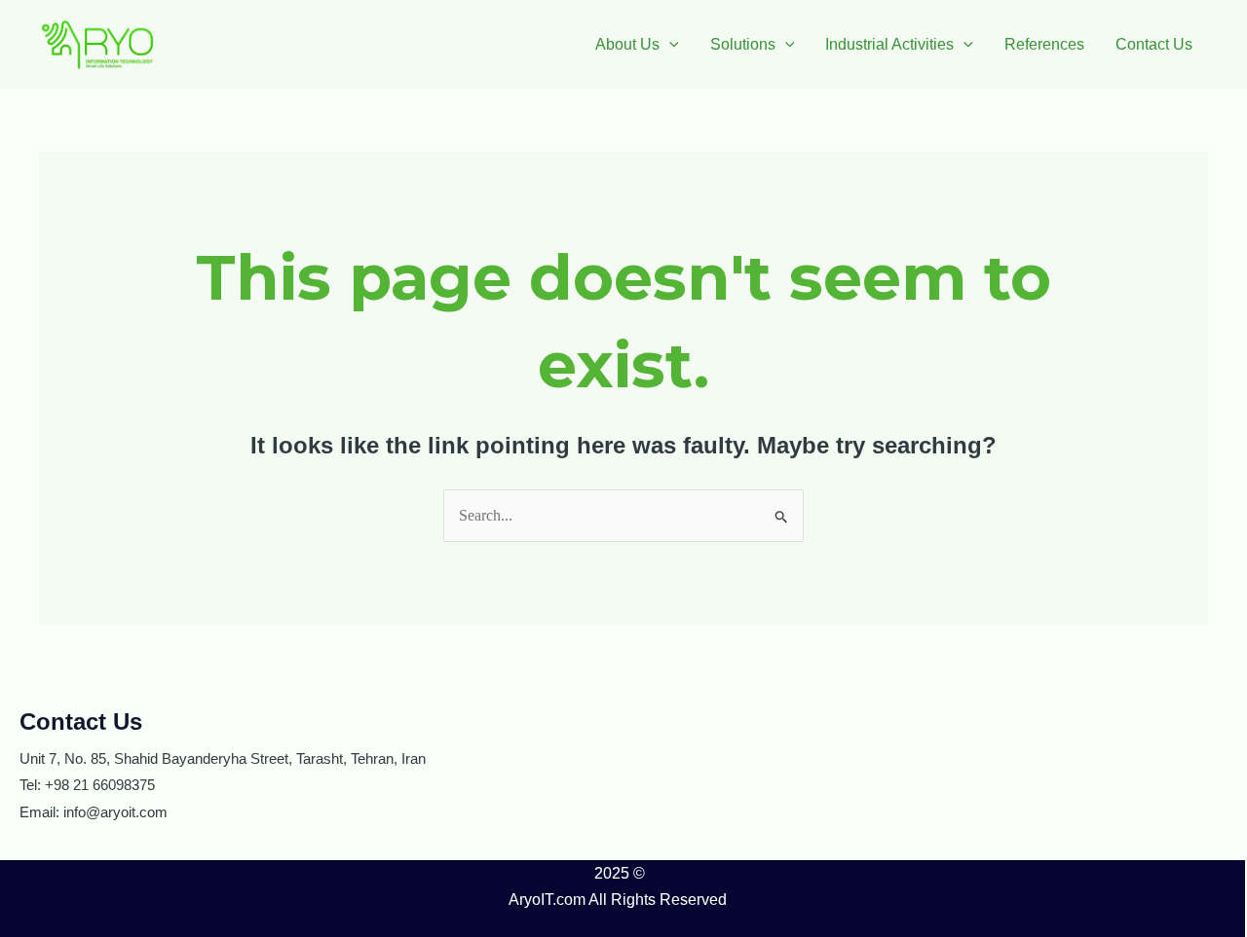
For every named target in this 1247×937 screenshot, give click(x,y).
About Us (627, 44)
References (1044, 44)
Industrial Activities (889, 44)
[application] (669, 45)
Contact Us (1153, 44)
